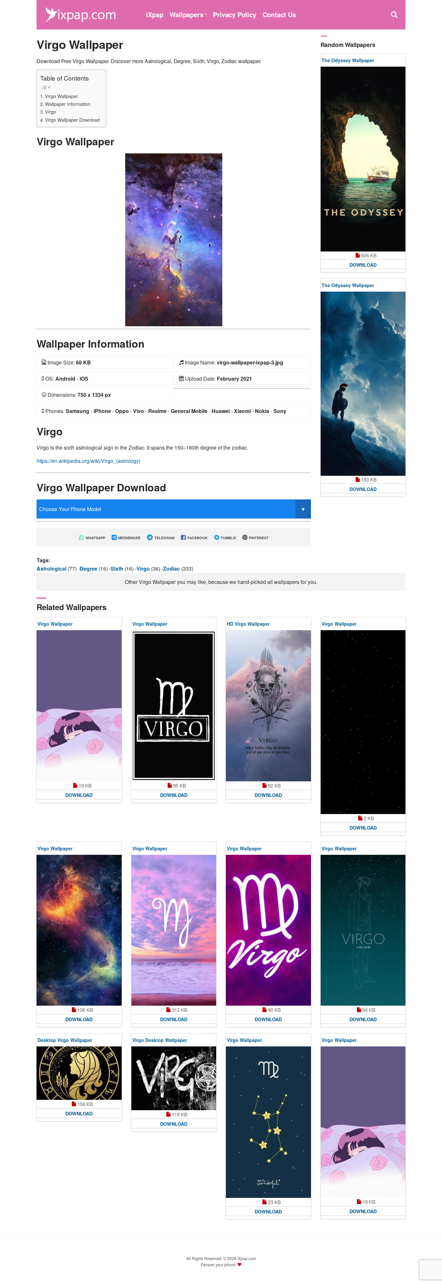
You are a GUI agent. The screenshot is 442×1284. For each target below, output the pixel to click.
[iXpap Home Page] (80, 13)
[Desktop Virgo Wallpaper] (79, 1073)
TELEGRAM (163, 537)
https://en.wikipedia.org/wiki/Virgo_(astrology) (88, 460)
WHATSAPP (94, 537)
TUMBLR (228, 537)
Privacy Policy (234, 14)
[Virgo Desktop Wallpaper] (173, 1078)
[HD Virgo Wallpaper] (268, 705)
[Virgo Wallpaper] (173, 239)
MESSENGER (128, 537)
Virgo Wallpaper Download (72, 119)
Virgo (50, 111)
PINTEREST (258, 537)
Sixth (118, 568)
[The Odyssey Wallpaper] (363, 159)
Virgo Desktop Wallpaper (159, 1040)
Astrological (52, 568)
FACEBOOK (197, 537)
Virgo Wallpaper (61, 96)
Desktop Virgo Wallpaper (65, 1040)
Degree (89, 568)
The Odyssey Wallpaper (348, 60)
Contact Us (279, 14)
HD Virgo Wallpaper (248, 623)
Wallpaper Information (67, 103)
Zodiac (172, 568)
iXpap (154, 14)
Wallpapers (186, 14)
